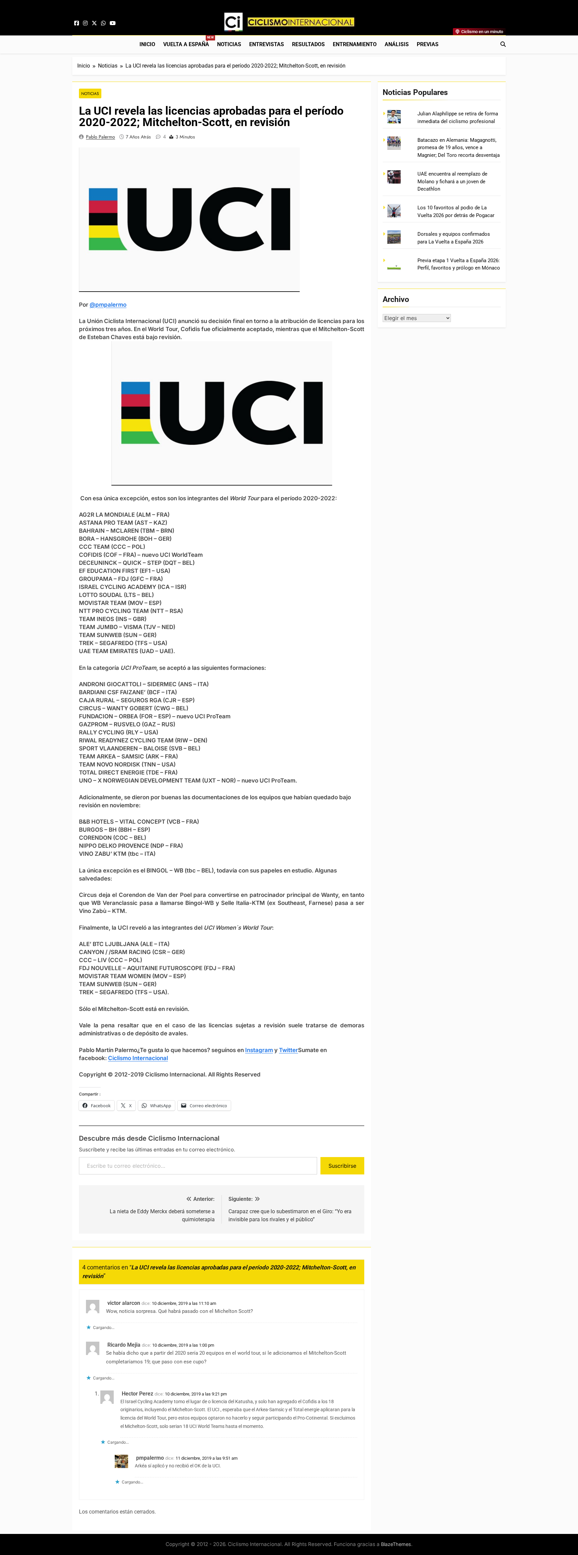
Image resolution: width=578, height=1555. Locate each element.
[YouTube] (113, 23)
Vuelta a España (188, 41)
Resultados (308, 44)
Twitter (288, 1050)
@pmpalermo (108, 304)
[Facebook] (76, 23)
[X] (94, 23)
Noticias (229, 44)
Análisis (397, 44)
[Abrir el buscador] (503, 44)
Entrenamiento (355, 44)
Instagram (259, 1050)
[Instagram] (85, 23)
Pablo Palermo (100, 136)
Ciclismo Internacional (138, 1058)
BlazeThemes (396, 1544)
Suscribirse (342, 1165)
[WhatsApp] (103, 23)
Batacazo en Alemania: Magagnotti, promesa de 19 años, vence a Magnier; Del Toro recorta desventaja (458, 147)
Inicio (147, 44)
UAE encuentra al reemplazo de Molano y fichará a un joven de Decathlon (452, 181)
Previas (428, 44)
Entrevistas (266, 44)
